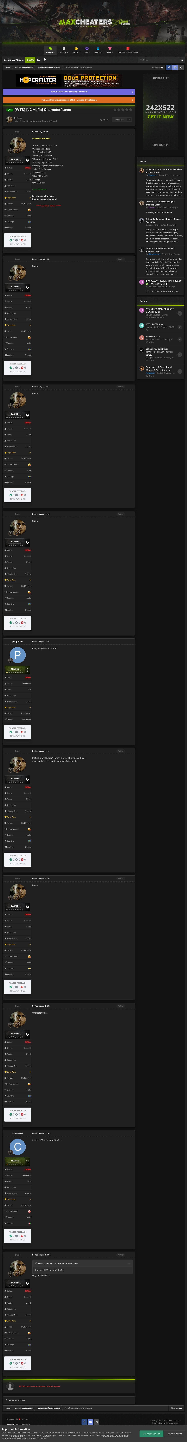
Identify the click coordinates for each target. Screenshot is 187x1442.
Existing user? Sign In (14, 60)
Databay (152, 286)
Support (98, 52)
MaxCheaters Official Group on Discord (69, 91)
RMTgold (150, 357)
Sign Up (30, 60)
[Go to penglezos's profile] (18, 655)
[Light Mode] (45, 60)
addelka (149, 339)
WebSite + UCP (153, 336)
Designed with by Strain (17, 1419)
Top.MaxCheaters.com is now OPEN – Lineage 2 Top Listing (69, 100)
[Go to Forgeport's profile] (141, 170)
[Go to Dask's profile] (9, 119)
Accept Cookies (152, 1433)
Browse (49, 52)
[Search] (182, 60)
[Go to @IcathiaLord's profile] (141, 249)
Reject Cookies (174, 1433)
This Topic (170, 60)
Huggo (149, 327)
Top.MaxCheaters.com (128, 52)
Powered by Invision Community (165, 1423)
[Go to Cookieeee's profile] (18, 1147)
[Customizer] (38, 60)
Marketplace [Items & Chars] (43, 121)
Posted (169, 175)
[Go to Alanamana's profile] (141, 220)
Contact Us (25, 1424)
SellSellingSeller (153, 315)
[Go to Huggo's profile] (141, 325)
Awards (110, 52)
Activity (62, 52)
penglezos (17, 641)
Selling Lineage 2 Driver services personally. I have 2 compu (159, 352)
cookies (46, 1435)
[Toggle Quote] (36, 1263)
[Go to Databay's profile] (141, 282)
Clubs (87, 52)
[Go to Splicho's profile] (141, 203)
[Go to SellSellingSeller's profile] (141, 310)
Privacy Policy (12, 1424)
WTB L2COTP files (154, 324)
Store (75, 52)
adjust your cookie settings (115, 1435)
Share (105, 119)
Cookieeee (17, 1133)
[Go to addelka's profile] (141, 337)
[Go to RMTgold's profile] (141, 350)
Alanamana (153, 225)
